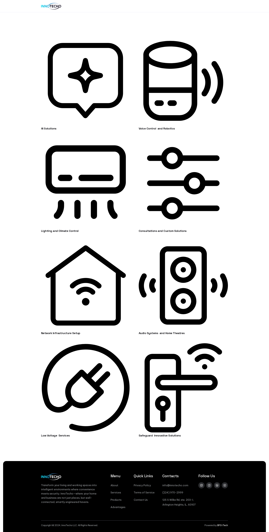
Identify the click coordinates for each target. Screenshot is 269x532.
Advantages (118, 507)
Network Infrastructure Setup (60, 333)
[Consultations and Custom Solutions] (183, 141)
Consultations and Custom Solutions (163, 231)
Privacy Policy (142, 485)
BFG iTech (222, 525)
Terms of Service (144, 492)
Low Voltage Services (55, 435)
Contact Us (141, 499)
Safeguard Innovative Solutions (160, 435)
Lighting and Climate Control (60, 231)
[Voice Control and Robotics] (183, 38)
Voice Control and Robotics (157, 128)
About (114, 485)
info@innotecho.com (175, 485)
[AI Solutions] (85, 38)
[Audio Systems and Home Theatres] (183, 243)
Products (116, 499)
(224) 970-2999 (172, 492)
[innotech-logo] (51, 6)
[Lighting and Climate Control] (85, 141)
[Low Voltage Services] (85, 345)
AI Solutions (49, 128)
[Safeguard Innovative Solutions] (183, 345)
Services (116, 492)
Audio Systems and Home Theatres (162, 333)
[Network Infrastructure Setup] (85, 243)
